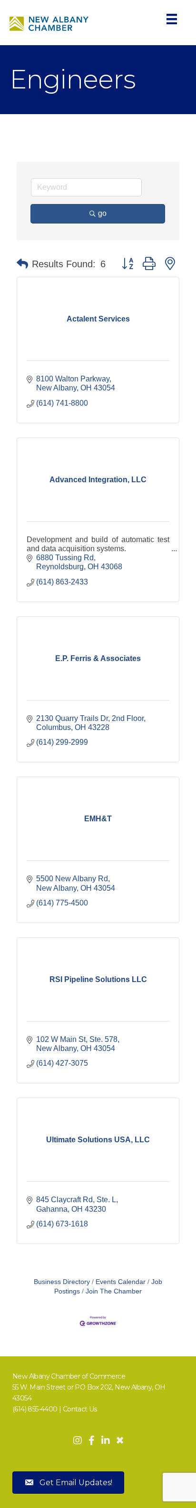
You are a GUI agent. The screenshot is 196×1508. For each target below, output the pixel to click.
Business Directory (62, 1281)
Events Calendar (121, 1281)
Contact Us (80, 1409)
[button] (22, 263)
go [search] (102, 213)
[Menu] (171, 19)
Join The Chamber (114, 1291)
